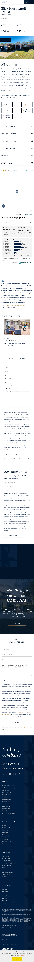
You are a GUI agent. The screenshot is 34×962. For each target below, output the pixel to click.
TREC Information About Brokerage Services (11, 928)
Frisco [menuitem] (4, 825)
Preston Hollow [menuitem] (6, 837)
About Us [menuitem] (5, 889)
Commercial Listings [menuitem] (7, 804)
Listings (8, 305)
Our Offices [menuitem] (5, 896)
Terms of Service (29, 727)
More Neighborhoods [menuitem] (8, 844)
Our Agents (12, 348)
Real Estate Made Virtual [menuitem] (9, 877)
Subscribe (13, 535)
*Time (5, 382)
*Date (5, 375)
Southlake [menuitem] (5, 839)
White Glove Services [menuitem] (10, 863)
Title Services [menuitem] (6, 874)
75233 (27, 305)
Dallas (17, 305)
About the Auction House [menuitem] (9, 903)
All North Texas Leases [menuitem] (8, 813)
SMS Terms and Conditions (10, 445)
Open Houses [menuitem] (6, 806)
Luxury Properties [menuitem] (7, 795)
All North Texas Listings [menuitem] (8, 788)
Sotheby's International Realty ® (7, 914)
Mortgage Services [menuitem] (7, 872)
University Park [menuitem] (6, 841)
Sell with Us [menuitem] (5, 856)
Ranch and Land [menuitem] (6, 799)
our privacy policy (25, 442)
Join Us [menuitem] (4, 894)
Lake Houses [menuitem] (5, 802)
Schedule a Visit (23, 358)
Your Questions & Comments (11, 389)
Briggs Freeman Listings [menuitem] (8, 785)
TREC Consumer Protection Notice (9, 925)
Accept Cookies (17, 959)
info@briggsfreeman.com (17, 768)
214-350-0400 (10, 340)
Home (2, 305)
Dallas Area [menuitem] (5, 790)
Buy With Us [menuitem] (7, 861)
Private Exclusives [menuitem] (7, 865)
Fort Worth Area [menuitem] (6, 792)
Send (17, 722)
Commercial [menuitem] (5, 870)
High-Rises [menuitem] (5, 797)
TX (13, 305)
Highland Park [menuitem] (6, 828)
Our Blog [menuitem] (4, 898)
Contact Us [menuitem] (5, 901)
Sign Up (17, 623)
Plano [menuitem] (3, 835)
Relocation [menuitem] (5, 868)
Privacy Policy (24, 458)
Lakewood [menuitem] (5, 830)
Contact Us (6, 348)
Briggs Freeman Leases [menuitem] (8, 811)
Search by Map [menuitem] (6, 808)
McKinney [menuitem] (5, 832)
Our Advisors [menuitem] (5, 891)
